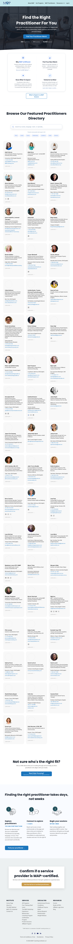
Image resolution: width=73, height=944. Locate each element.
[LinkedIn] (8, 199)
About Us (9, 905)
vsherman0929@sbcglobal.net (34, 735)
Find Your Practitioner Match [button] (36, 36)
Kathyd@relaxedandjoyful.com (57, 477)
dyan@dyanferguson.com (33, 375)
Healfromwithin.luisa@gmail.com (57, 543)
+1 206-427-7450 (54, 672)
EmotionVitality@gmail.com (34, 478)
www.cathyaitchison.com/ (11, 302)
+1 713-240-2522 (9, 636)
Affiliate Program (26, 924)
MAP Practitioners (50, 3)
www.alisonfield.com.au (55, 164)
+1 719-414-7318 (31, 605)
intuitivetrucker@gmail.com (56, 264)
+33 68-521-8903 (31, 335)
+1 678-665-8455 (31, 637)
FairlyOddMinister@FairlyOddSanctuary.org (36, 607)
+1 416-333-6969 (9, 372)
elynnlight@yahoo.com (55, 376)
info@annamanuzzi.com (33, 192)
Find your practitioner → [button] (16, 848)
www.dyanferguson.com (33, 376)
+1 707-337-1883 (54, 193)
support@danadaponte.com (56, 299)
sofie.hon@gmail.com (32, 706)
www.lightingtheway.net (55, 512)
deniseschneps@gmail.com (34, 337)
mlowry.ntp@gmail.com (10, 573)
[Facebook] (51, 338)
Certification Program (25, 918)
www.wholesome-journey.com (12, 347)
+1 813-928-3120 (9, 543)
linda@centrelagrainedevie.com (35, 545)
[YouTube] (6, 578)
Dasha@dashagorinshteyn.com (12, 345)
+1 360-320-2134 (54, 475)
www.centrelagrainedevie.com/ (35, 546)
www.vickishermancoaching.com (35, 737)
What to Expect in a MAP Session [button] (36, 96)
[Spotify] (58, 611)
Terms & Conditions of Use (27, 937)
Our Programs (40, 3)
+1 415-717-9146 (31, 505)
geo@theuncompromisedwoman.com (13, 410)
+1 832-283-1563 (9, 700)
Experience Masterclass (25, 912)
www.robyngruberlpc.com (33, 641)
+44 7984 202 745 (54, 701)
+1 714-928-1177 (54, 374)
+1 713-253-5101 (31, 734)
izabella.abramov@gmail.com (34, 410)
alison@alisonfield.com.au (56, 163)
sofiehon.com (31, 708)
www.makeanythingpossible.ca (12, 375)
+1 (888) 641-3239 (9, 672)
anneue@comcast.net (55, 195)
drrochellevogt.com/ (55, 639)
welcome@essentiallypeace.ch (12, 446)
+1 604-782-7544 (31, 265)
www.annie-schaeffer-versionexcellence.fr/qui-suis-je (12, 231)
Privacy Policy (49, 937)
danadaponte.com (54, 301)
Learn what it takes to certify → (50, 88)
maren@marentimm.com (33, 574)
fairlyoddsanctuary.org (33, 609)
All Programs (25, 903)
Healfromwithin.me (54, 545)
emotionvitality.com (32, 480)
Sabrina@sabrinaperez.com (11, 673)
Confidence (43, 135)
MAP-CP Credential (11, 909)
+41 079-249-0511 (9, 444)
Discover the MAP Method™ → (23, 70)
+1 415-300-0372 (31, 373)
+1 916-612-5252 (9, 408)
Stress (16, 135)
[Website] (28, 236)
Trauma (28, 135)
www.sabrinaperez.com (10, 675)
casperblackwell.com (32, 268)
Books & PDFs (57, 905)
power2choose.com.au (10, 511)
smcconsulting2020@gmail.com (12, 702)
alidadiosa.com (31, 164)
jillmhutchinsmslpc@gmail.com (12, 477)
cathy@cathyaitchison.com (11, 300)
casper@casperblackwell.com (34, 267)
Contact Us (9, 911)
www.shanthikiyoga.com (10, 703)
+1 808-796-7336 (54, 442)
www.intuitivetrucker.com (56, 265)
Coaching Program (27, 915)
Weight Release (42, 915)
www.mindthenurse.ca (33, 412)
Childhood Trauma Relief (43, 908)
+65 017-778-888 (31, 704)
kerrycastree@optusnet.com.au (12, 509)
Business (56, 135)
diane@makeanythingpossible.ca (12, 373)
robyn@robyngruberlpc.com (34, 639)
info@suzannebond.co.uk (56, 703)
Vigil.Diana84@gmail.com (56, 335)
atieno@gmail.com (32, 231)
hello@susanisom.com (10, 737)
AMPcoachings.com (9, 163)
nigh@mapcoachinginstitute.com (57, 608)
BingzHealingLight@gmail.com (57, 226)
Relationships (35, 135)
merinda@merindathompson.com (12, 605)
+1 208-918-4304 (9, 263)
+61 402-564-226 (54, 161)
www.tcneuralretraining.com (11, 574)
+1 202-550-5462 (31, 229)
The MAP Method (11, 907)
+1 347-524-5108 (9, 343)
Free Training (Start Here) (27, 906)
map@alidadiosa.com (32, 163)
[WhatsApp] (28, 272)
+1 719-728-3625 (54, 509)
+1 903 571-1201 (9, 475)
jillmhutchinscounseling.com (11, 478)
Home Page (9, 903)
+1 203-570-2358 (9, 160)
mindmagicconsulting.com (11, 639)
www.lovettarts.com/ (55, 675)
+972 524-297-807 (32, 302)
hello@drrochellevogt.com (56, 637)
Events (55, 903)
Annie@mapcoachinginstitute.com (13, 228)
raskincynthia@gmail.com (33, 304)
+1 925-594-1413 (31, 476)
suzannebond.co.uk (54, 705)
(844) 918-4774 (31, 161)
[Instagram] (31, 415)
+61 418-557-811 (9, 192)
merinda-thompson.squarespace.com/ (13, 607)
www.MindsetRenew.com (10, 195)
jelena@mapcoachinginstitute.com (35, 441)
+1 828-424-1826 (54, 262)
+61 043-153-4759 (9, 507)
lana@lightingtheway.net (56, 511)
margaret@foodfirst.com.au (56, 573)
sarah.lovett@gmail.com (55, 673)
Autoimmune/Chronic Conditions (44, 904)
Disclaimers (40, 937)
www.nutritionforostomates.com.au (58, 575)
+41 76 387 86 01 (31, 191)
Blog (54, 909)
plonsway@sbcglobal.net (10, 638)
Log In (67, 3)
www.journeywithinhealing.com (35, 670)
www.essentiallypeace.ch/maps (12, 447)
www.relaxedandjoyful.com (56, 478)
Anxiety (22, 135)
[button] (8, 166)
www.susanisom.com (10, 738)
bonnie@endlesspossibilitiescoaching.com (14, 265)
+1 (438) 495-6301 (32, 543)
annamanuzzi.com (32, 194)
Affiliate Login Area (58, 907)
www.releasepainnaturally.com (57, 378)
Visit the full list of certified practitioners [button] (36, 884)
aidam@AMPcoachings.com (11, 161)
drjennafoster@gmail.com (56, 444)
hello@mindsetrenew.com (11, 194)
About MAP (31, 3)
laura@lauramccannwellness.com (12, 545)
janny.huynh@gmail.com (55, 406)
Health (50, 135)
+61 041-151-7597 (54, 571)
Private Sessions (27, 921)
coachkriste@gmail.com (33, 506)
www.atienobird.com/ (32, 233)
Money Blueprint (42, 911)
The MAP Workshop (27, 909)
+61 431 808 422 (8, 604)
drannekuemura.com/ (55, 197)
